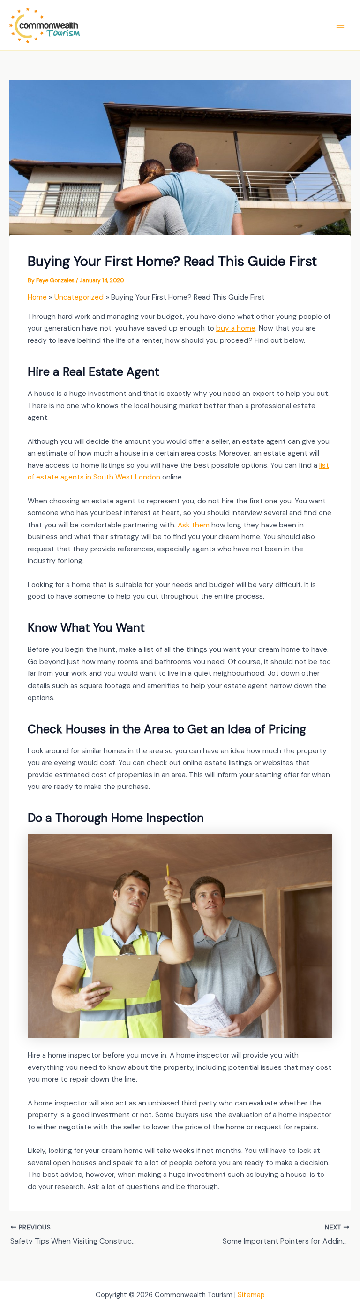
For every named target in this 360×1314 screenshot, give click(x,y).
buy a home (235, 328)
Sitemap (251, 1295)
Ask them (194, 525)
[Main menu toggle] (340, 25)
